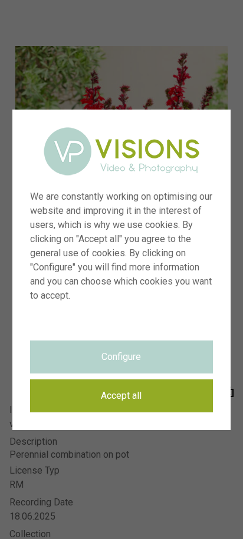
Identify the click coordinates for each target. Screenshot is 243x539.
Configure (121, 356)
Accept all (121, 395)
